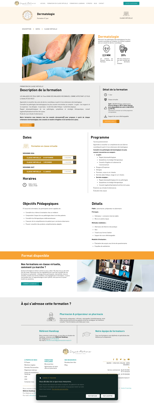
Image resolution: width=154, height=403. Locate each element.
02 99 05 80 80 (54, 339)
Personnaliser (43, 396)
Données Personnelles (31, 367)
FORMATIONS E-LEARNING (77, 3)
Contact (101, 3)
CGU (25, 379)
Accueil (42, 3)
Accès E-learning (126, 388)
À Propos (89, 3)
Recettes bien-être (70, 362)
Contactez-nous (29, 382)
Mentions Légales (29, 365)
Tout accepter (108, 396)
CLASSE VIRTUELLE (50, 29)
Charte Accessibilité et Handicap (31, 373)
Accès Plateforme (131, 3)
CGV (25, 377)
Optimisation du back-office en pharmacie (51, 367)
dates (38, 29)
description (26, 29)
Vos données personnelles (60, 389)
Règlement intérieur (30, 370)
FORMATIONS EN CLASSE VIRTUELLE (57, 3)
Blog (95, 3)
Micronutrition (48, 364)
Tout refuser (92, 396)
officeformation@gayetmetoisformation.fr (58, 340)
